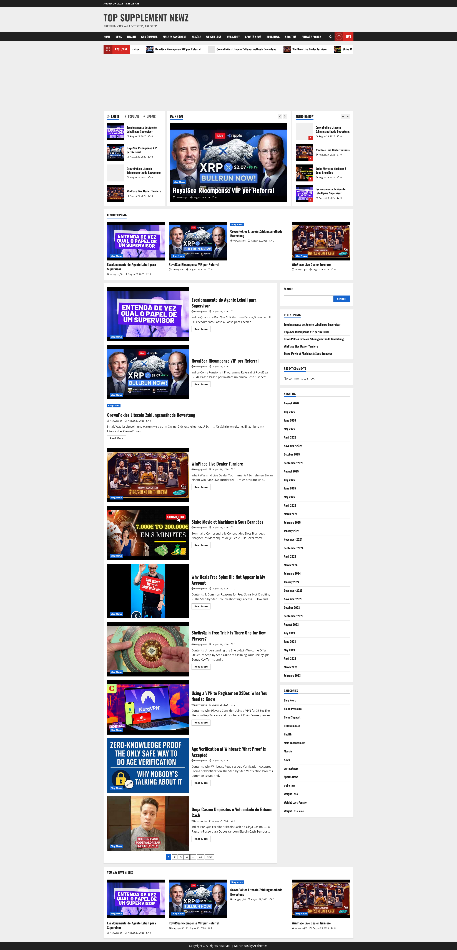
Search (288, 289)
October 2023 (292, 607)
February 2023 (292, 675)
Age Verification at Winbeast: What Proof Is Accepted (148, 765)
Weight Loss (213, 37)
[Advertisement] (228, 80)
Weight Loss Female (295, 802)
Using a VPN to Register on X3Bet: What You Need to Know (148, 707)
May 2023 (289, 650)
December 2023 (293, 590)
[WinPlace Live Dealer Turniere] (321, 241)
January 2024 (291, 582)
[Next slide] (285, 116)
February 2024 (292, 573)
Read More (202, 329)
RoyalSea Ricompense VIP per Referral (137, 49)
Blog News (273, 37)
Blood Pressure (293, 709)
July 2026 (289, 412)
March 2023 (290, 667)
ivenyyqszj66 (181, 197)
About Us (290, 37)
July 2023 (289, 633)
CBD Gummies (149, 37)
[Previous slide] (280, 116)
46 (200, 857)
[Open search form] (330, 36)
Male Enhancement (174, 37)
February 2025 (292, 522)
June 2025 (290, 488)
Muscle (196, 37)
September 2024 (293, 548)
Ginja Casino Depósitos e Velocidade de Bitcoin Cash (148, 823)
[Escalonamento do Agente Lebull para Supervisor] (136, 241)
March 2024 (290, 565)
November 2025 (293, 446)
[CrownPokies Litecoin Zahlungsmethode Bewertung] (228, 162)
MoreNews (241, 946)
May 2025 (289, 497)
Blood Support (292, 717)
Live (348, 36)
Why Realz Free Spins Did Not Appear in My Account (148, 591)
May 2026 (289, 429)
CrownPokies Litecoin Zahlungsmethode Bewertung (206, 49)
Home (107, 37)
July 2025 (289, 480)
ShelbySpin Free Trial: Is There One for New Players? (148, 649)
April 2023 (290, 658)
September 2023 (293, 616)
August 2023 (291, 624)
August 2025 (291, 471)
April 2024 (290, 556)
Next (209, 857)
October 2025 (292, 454)
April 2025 (290, 505)
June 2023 (290, 641)
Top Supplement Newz (146, 17)
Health (131, 37)
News (118, 37)
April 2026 (290, 437)
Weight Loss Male (294, 811)
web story (233, 37)
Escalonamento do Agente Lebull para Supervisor (115, 131)
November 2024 (293, 539)
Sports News (253, 37)
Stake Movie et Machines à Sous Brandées (326, 49)
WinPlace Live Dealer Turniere (269, 49)
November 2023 (293, 599)
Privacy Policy (311, 37)
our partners (291, 768)
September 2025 (293, 463)
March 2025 (290, 514)
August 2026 (291, 403)
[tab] (116, 117)
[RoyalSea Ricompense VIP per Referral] (198, 241)
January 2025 (291, 531)
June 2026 (290, 420)
